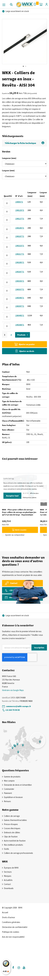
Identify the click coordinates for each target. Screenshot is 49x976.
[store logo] (24, 3)
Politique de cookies (29, 497)
